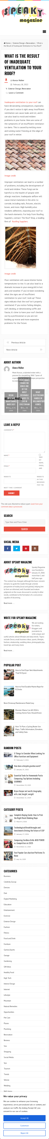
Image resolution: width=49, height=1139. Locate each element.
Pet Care (7, 1018)
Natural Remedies (10, 1006)
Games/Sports (9, 950)
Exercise (7, 916)
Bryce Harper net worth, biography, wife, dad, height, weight (28, 792)
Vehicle (6, 1080)
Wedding (7, 1085)
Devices (7, 887)
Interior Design (9, 984)
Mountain (7, 1001)
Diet (5, 893)
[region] (24, 1115)
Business (7, 876)
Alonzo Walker (18, 80)
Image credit (10, 175)
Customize (24, 1125)
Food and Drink (9, 938)
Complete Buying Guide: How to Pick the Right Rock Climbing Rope (28, 816)
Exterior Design (19, 43)
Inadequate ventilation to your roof (20, 102)
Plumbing (7, 1029)
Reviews (7, 1040)
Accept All (24, 1118)
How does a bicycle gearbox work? (27, 765)
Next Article (11, 349)
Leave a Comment (16, 93)
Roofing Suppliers (20, 221)
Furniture (7, 944)
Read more (8, 603)
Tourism (7, 1068)
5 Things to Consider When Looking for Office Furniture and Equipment (29, 755)
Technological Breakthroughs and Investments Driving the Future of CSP (29, 829)
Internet (7, 989)
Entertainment (9, 910)
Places (6, 1023)
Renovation (30, 43)
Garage (6, 955)
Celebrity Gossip (10, 882)
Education (7, 904)
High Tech (7, 978)
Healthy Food (9, 972)
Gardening (8, 961)
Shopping (7, 1052)
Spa (5, 1063)
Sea (5, 1046)
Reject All (24, 1133)
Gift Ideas (7, 967)
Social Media (9, 1057)
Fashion (7, 927)
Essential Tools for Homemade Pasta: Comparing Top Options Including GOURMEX (28, 778)
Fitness (6, 933)
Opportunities (9, 1012)
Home (8, 43)
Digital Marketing (10, 899)
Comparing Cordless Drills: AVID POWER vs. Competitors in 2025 (29, 841)
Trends (6, 1074)
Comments (9, 430)
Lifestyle (7, 995)
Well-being (8, 1091)
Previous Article (18, 342)
